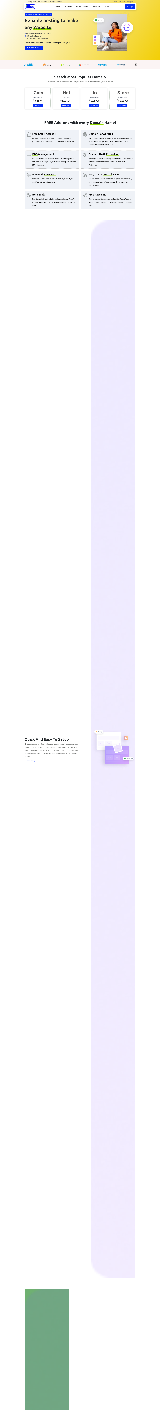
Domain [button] (57, 7)
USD (122, 2)
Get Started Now (35, 48)
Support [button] (97, 7)
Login (132, 7)
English (130, 2)
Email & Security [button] (83, 7)
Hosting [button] (69, 7)
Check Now (37, 106)
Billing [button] (108, 7)
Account (113, 2)
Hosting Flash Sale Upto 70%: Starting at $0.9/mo (44, 2)
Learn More (29, 761)
